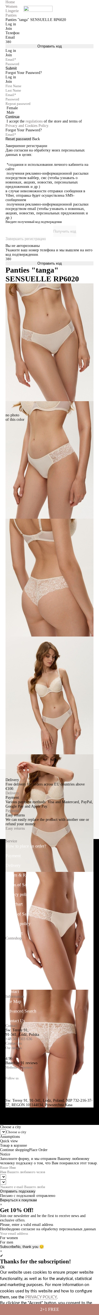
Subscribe (8, 1247)
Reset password (18, 139)
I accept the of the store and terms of (44, 123)
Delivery (12, 793)
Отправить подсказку (17, 1191)
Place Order (38, 1150)
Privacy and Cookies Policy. (27, 126)
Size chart (14, 904)
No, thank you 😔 (30, 1247)
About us (13, 943)
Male (10, 112)
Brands (12, 962)
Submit (11, 68)
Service (11, 841)
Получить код (64, 231)
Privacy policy (18, 894)
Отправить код (49, 46)
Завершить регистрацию (26, 239)
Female (12, 108)
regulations (34, 121)
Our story (14, 953)
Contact (12, 991)
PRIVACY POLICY (41, 1297)
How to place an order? (26, 846)
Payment (12, 811)
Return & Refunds (21, 875)
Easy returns (15, 828)
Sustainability (17, 972)
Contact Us (15, 1020)
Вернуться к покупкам (18, 1200)
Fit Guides (15, 981)
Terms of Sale (17, 884)
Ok (2, 1267)
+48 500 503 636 (19, 1039)
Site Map (13, 1001)
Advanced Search (21, 1011)
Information (15, 996)
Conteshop (14, 938)
